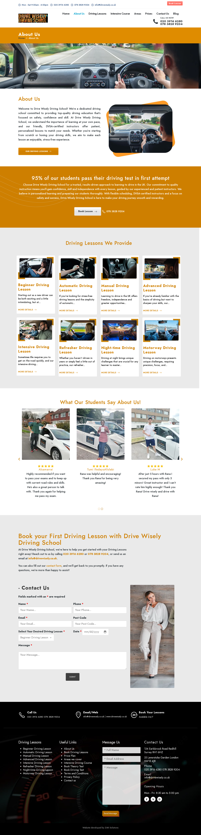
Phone (78, 604)
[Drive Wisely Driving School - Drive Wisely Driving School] (33, 18)
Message (25, 645)
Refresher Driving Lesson (37, 766)
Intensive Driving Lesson (37, 763)
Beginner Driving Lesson (37, 749)
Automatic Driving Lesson (37, 752)
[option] (46, 456)
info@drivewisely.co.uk (42, 558)
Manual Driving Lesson (36, 756)
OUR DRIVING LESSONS (37, 151)
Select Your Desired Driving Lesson (41, 631)
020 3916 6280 (153, 770)
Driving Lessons (97, 14)
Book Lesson (175, 3)
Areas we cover (73, 759)
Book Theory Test (74, 766)
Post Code (79, 618)
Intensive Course (120, 14)
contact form (54, 566)
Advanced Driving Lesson (37, 759)
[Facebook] (146, 799)
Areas (137, 14)
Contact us (70, 780)
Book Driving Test (74, 770)
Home (65, 14)
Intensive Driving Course (78, 763)
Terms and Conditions (76, 773)
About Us (79, 14)
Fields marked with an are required (41, 597)
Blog (175, 14)
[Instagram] (159, 799)
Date (77, 631)
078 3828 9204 (171, 770)
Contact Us (162, 14)
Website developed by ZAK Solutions (100, 827)
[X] (153, 799)
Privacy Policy (72, 777)
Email (23, 618)
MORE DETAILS (25, 309)
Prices (148, 14)
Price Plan (69, 756)
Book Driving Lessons (76, 752)
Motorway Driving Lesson (37, 773)
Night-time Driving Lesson (38, 770)
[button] (19, 459)
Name (23, 604)
